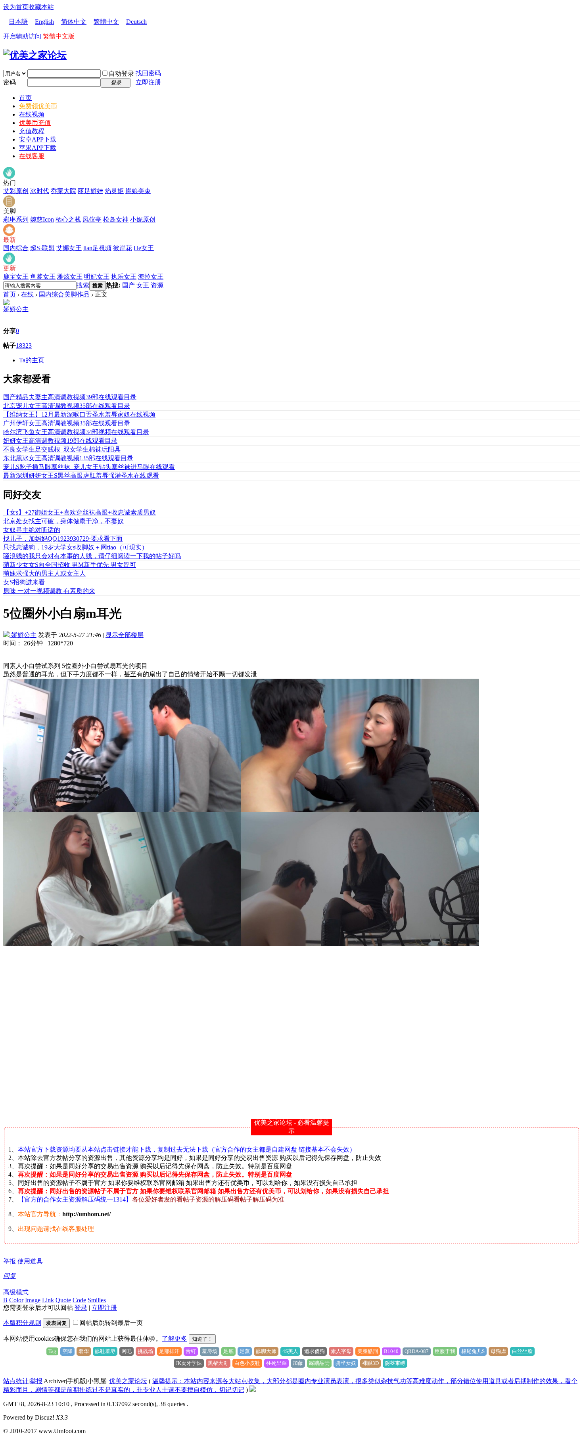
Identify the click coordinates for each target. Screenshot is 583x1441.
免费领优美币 (38, 106)
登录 (81, 1307)
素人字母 (341, 1351)
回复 (9, 1276)
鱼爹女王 (43, 276)
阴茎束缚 (395, 1363)
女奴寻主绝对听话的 (31, 529)
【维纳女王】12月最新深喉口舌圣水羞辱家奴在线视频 (79, 414)
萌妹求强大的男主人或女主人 (44, 573)
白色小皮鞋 (247, 1363)
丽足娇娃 (90, 191)
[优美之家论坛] (35, 55)
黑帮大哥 (218, 1363)
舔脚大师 (266, 1351)
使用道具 (30, 1261)
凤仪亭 (92, 219)
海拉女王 (150, 276)
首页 (25, 97)
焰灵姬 (114, 191)
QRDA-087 (417, 1351)
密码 (9, 82)
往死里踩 (276, 1363)
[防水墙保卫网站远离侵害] (252, 1389)
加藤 (298, 1363)
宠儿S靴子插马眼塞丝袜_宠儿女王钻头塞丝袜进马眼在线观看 (89, 466)
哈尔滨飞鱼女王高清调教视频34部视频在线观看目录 (76, 432)
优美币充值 (35, 122)
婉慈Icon (42, 219)
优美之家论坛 (128, 1381)
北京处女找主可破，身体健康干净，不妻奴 (63, 521)
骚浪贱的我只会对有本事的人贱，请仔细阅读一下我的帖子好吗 (92, 556)
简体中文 (73, 21)
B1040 (391, 1351)
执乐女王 (123, 276)
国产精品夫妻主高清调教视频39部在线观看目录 (69, 397)
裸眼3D (370, 1363)
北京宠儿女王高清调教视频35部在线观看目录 (66, 405)
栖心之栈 (68, 219)
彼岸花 (122, 248)
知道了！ (202, 1339)
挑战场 (145, 1351)
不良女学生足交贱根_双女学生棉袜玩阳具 (62, 449)
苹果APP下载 (37, 147)
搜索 (83, 285)
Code (79, 1300)
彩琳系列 (16, 219)
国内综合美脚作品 (64, 294)
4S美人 (290, 1351)
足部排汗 (169, 1351)
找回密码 (148, 73)
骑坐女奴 (346, 1363)
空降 (67, 1351)
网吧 (126, 1351)
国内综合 (16, 248)
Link (48, 1300)
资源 (157, 285)
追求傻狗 (314, 1351)
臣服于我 (445, 1351)
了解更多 (174, 1338)
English (44, 21)
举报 (9, 1261)
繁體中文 (106, 21)
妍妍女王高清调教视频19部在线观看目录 (60, 440)
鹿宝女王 (16, 276)
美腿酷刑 (367, 1351)
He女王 (144, 248)
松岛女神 (115, 219)
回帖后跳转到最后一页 (111, 1322)
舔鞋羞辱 (105, 1351)
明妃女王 (96, 276)
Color (16, 1300)
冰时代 (39, 191)
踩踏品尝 (319, 1363)
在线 (27, 294)
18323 (24, 345)
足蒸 (245, 1351)
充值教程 (31, 131)
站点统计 (16, 1381)
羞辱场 (209, 1351)
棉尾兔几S (473, 1351)
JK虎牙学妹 (189, 1363)
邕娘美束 (138, 191)
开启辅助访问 (22, 36)
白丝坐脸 (522, 1351)
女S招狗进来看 (24, 582)
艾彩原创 (16, 191)
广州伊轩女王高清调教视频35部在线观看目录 (66, 423)
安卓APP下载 (37, 139)
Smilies (97, 1300)
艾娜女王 (69, 248)
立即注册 (148, 82)
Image (32, 1300)
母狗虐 (498, 1351)
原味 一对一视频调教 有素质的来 (49, 590)
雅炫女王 (69, 276)
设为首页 (16, 7)
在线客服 (31, 156)
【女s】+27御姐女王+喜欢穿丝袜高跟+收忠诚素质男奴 (79, 512)
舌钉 (191, 1351)
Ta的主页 (31, 360)
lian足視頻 (97, 248)
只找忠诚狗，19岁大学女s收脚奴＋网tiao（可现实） (75, 547)
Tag (52, 1351)
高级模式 (16, 1292)
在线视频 (31, 114)
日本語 (18, 21)
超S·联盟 (42, 248)
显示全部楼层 (124, 635)
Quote (63, 1300)
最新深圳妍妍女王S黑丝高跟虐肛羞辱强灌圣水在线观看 (81, 475)
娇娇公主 (16, 309)
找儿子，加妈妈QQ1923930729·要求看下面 (63, 538)
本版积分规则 (22, 1322)
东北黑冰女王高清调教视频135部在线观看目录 (68, 458)
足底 (228, 1351)
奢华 (84, 1351)
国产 (128, 285)
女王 (142, 285)
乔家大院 (63, 191)
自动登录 (121, 73)
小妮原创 (142, 219)
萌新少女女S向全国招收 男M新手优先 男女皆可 (69, 564)
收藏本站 (41, 7)
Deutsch (136, 21)
